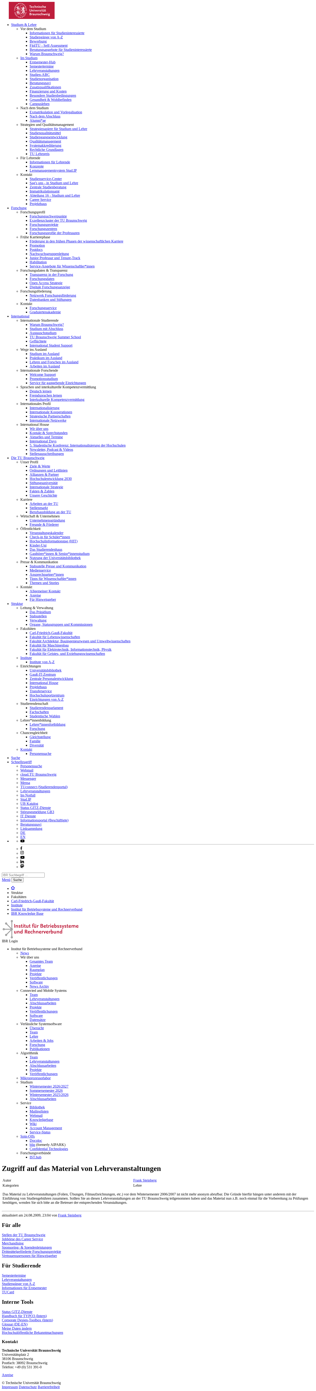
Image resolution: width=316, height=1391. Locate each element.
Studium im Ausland (44, 354)
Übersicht (37, 1028)
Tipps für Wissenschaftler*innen (53, 579)
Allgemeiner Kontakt (45, 591)
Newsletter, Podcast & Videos (51, 449)
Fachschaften (39, 712)
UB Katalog (29, 804)
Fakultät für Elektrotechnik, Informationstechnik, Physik (71, 649)
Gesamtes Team (41, 961)
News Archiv (39, 986)
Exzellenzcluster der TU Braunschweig (58, 220)
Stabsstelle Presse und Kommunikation (58, 566)
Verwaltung (38, 620)
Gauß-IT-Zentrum (43, 674)
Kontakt (26, 749)
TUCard (8, 1292)
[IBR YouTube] (22, 841)
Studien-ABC (40, 75)
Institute (26, 658)
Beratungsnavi (40, 83)
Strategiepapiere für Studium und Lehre (58, 129)
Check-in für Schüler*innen (50, 537)
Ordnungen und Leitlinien (49, 470)
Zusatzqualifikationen (45, 87)
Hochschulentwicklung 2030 (51, 479)
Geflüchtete (38, 341)
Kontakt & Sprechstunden (49, 433)
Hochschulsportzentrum (47, 695)
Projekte (36, 974)
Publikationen (40, 1049)
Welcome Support (43, 375)
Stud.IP (25, 799)
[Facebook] (21, 849)
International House (44, 683)
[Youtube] (22, 857)
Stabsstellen (38, 616)
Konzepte (37, 166)
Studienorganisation (44, 79)
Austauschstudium (43, 333)
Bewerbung (38, 41)
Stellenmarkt (39, 508)
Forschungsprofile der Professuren (55, 233)
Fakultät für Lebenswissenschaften (55, 637)
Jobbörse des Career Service (22, 1239)
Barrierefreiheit (49, 1387)
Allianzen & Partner (44, 474)
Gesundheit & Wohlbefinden (50, 100)
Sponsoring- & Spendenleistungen (27, 1247)
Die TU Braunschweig (27, 458)
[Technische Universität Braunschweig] (32, 18)
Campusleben (40, 104)
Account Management (46, 1128)
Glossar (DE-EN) (15, 1324)
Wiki (33, 1124)
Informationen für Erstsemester (24, 1288)
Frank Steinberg (145, 1180)
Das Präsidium (40, 612)
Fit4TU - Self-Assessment (49, 45)
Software (36, 982)
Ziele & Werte (40, 466)
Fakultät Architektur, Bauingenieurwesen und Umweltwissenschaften (80, 641)
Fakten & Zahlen (42, 491)
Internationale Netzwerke (48, 420)
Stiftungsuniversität (44, 483)
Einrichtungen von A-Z (47, 699)
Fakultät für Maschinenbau (49, 645)
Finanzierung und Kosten (48, 91)
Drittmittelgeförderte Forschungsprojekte (31, 1252)
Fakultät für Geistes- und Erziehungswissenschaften (67, 654)
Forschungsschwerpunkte (48, 216)
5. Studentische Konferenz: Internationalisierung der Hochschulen (78, 445)
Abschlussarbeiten (43, 1003)
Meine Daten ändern (17, 1328)
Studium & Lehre (24, 25)
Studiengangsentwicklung (48, 137)
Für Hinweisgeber (43, 599)
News (24, 953)
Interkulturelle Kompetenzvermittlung (57, 399)
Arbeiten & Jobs (41, 1040)
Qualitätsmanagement (45, 141)
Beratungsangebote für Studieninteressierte (61, 50)
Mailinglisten (39, 1111)
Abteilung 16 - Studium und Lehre (55, 195)
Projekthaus (38, 204)
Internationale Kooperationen (51, 412)
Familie (35, 741)
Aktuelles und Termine (46, 437)
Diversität (37, 745)
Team (34, 995)
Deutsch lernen (41, 391)
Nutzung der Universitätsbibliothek (55, 558)
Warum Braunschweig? (47, 54)
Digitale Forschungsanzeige (50, 287)
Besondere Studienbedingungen (53, 95)
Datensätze (38, 1020)
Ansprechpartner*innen (47, 574)
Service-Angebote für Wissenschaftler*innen (62, 266)
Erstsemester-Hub (43, 62)
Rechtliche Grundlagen (46, 150)
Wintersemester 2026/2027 (49, 1086)
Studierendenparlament (46, 708)
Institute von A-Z (42, 662)
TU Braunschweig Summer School (55, 337)
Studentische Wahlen (45, 716)
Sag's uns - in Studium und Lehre (54, 183)
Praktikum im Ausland (46, 358)
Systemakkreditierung (45, 145)
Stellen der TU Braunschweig (23, 1235)
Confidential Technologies (49, 1149)
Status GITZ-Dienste (35, 808)
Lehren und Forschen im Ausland (54, 362)
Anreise (35, 595)
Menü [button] (6, 880)
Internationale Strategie (46, 487)
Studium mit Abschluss (46, 329)
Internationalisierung (44, 408)
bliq (32, 1145)
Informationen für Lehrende (50, 162)
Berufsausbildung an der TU (50, 512)
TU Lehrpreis (40, 154)
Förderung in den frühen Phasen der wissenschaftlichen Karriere (76, 241)
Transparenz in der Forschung (51, 275)
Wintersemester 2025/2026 (49, 1095)
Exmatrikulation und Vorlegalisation (56, 112)
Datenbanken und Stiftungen (50, 300)
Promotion (37, 245)
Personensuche (40, 754)
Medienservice (40, 570)
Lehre (34, 1036)
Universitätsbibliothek (46, 670)
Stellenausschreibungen (47, 454)
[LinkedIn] (22, 862)
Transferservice (41, 691)
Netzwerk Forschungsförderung (53, 295)
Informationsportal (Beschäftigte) (44, 820)
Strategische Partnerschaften (50, 416)
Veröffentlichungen (44, 978)
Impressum (10, 1387)
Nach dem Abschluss (45, 116)
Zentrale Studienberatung (48, 187)
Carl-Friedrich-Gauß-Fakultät (51, 633)
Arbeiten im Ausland (45, 366)
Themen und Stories (44, 583)
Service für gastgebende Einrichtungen (58, 383)
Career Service (40, 200)
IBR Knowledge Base (27, 913)
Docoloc (36, 1140)
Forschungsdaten (42, 279)
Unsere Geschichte (43, 495)
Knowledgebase (41, 1120)
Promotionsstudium (44, 379)
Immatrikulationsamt (44, 191)
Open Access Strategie (46, 283)
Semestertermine (42, 66)
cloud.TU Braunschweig (38, 774)
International (20, 316)
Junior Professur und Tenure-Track (55, 258)
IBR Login (10, 941)
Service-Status (40, 1132)
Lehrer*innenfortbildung (47, 724)
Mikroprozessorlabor (35, 1078)
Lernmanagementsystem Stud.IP (53, 170)
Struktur (17, 604)
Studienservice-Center (46, 179)
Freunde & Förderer (44, 524)
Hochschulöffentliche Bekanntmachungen (32, 1333)
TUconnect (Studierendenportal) (44, 787)
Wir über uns (39, 429)
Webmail (26, 770)
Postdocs (36, 250)
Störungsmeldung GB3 (37, 812)
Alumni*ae (38, 120)
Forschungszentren (43, 229)
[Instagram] (22, 853)
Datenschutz (28, 1387)
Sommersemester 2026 (46, 1090)
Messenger (28, 779)
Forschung (19, 208)
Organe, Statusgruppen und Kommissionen (61, 624)
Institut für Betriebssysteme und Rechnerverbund (46, 909)
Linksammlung (31, 829)
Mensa (25, 783)
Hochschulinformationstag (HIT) (53, 541)
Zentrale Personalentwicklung (51, 679)
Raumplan (37, 970)
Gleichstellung (40, 737)
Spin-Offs (27, 1136)
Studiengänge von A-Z (46, 37)
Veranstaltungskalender (46, 533)
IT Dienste (28, 816)
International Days (43, 441)
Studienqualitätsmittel (45, 133)
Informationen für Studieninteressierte (57, 33)
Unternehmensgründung (47, 520)
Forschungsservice (43, 308)
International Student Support (51, 345)
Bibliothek (37, 1107)
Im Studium (28, 58)
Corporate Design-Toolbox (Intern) (27, 1320)
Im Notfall (27, 795)
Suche (15, 758)
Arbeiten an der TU (44, 504)
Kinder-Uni (38, 545)
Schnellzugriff (21, 762)
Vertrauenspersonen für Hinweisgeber (29, 1256)
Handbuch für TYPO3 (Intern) (24, 1316)
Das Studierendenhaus (46, 549)
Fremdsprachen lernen (46, 395)
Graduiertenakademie (45, 312)
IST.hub (35, 1157)
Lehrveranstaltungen (44, 70)
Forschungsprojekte (44, 225)
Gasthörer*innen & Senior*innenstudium (60, 554)
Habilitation (38, 262)
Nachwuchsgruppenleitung (49, 254)
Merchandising (13, 1243)
